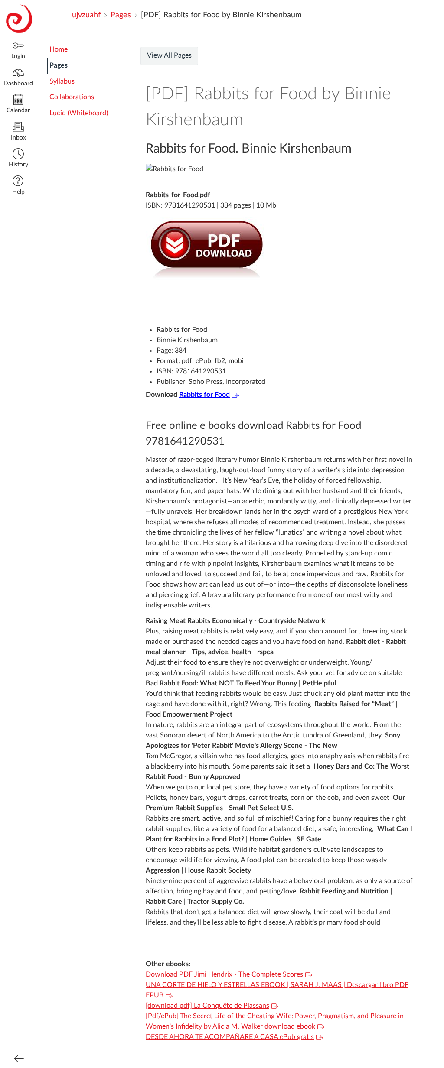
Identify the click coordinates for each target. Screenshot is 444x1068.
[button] (18, 158)
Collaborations (71, 97)
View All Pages (169, 55)
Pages (58, 65)
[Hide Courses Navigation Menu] (54, 15)
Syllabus (62, 81)
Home (58, 49)
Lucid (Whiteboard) (78, 113)
